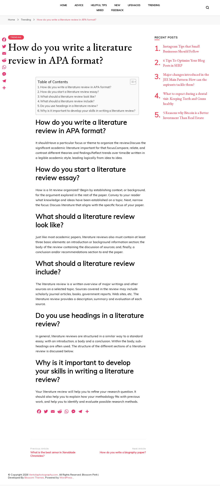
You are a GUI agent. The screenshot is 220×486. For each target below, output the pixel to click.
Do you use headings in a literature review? (69, 106)
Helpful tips (99, 5)
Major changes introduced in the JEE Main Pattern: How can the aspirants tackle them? (186, 79)
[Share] (4, 87)
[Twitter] (4, 46)
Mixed (100, 10)
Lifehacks (134, 5)
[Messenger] (4, 74)
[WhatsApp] (4, 67)
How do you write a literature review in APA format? (75, 87)
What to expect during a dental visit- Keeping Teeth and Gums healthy (185, 98)
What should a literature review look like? (68, 96)
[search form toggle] (207, 7)
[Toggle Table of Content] (131, 82)
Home (63, 5)
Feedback (117, 10)
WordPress (65, 477)
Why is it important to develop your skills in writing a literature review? (87, 110)
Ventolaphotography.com (43, 474)
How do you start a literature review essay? (69, 91)
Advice (79, 5)
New (117, 5)
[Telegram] (4, 80)
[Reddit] (4, 60)
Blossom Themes (34, 477)
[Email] (4, 53)
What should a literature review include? (67, 101)
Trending (154, 5)
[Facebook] (4, 39)
